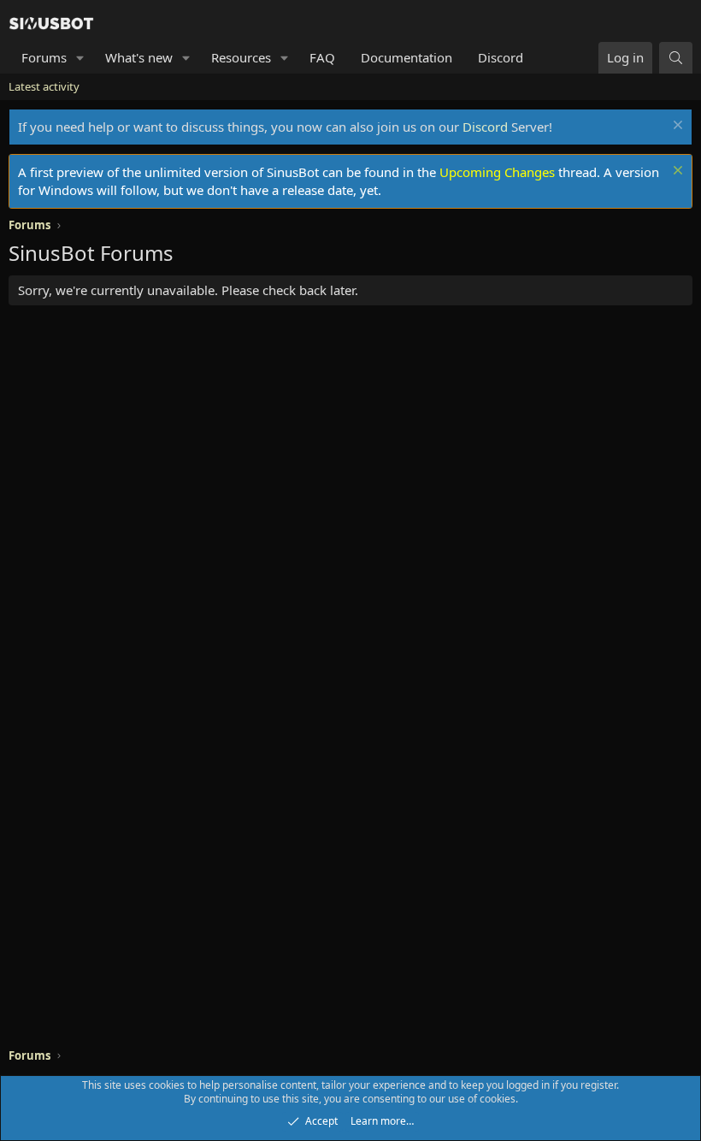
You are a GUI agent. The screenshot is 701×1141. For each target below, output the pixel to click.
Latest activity (44, 86)
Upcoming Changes (497, 171)
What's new (139, 57)
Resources (241, 57)
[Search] (675, 58)
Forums (44, 57)
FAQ (322, 57)
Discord (500, 57)
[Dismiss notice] (676, 127)
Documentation (406, 57)
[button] (80, 58)
